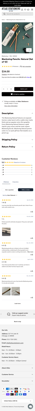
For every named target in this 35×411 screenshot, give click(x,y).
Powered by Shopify (19, 406)
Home (3, 19)
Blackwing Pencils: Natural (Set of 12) (16, 19)
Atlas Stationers (10, 406)
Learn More (17, 5)
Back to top (17, 321)
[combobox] (17, 14)
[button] (28, 9)
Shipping (4, 74)
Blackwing (5, 56)
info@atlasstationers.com (14, 343)
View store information (11, 106)
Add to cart (23, 89)
